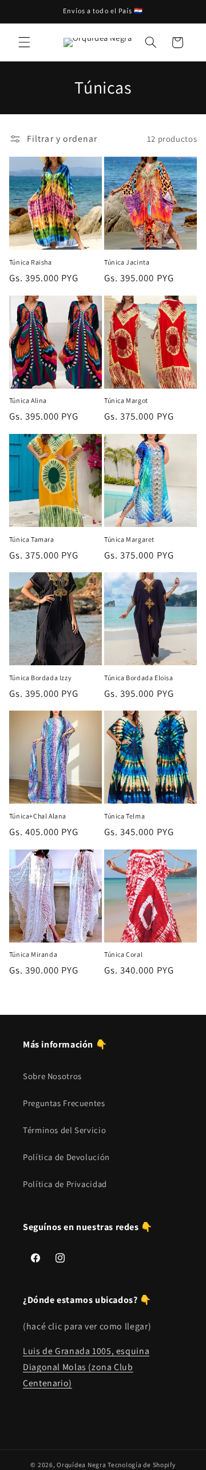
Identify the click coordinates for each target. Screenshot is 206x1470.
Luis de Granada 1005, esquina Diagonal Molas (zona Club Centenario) (86, 1367)
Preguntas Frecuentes (64, 1102)
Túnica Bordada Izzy (40, 677)
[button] (24, 42)
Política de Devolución (66, 1156)
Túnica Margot (126, 400)
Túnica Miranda (33, 954)
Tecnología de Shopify (141, 1464)
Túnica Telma (124, 816)
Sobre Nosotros (52, 1075)
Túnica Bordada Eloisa (138, 677)
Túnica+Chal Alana (37, 816)
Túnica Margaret (129, 539)
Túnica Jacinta (126, 262)
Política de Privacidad (65, 1183)
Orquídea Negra (81, 1464)
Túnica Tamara (31, 539)
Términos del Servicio (64, 1129)
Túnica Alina (28, 400)
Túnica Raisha (30, 262)
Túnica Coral (123, 954)
